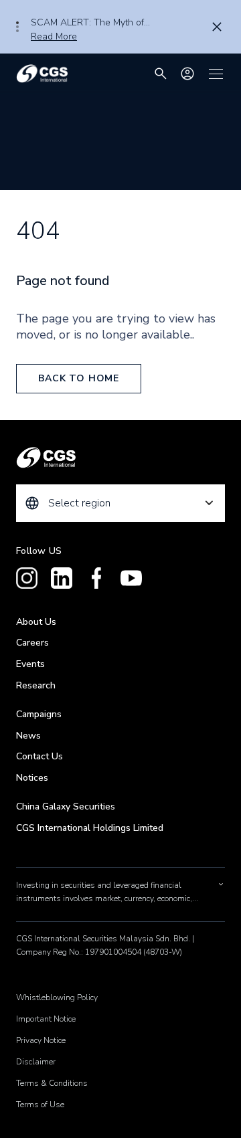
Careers (32, 642)
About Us (36, 621)
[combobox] (120, 503)
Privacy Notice (41, 1040)
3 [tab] (17, 30)
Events (30, 664)
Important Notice (46, 1019)
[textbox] (120, 503)
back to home (78, 378)
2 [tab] (17, 26)
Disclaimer (36, 1061)
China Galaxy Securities (65, 806)
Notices (32, 777)
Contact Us (39, 756)
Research (36, 685)
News (28, 735)
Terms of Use (40, 1104)
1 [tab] (17, 22)
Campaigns (39, 714)
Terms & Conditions (52, 1083)
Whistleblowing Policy (57, 997)
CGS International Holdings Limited (89, 828)
